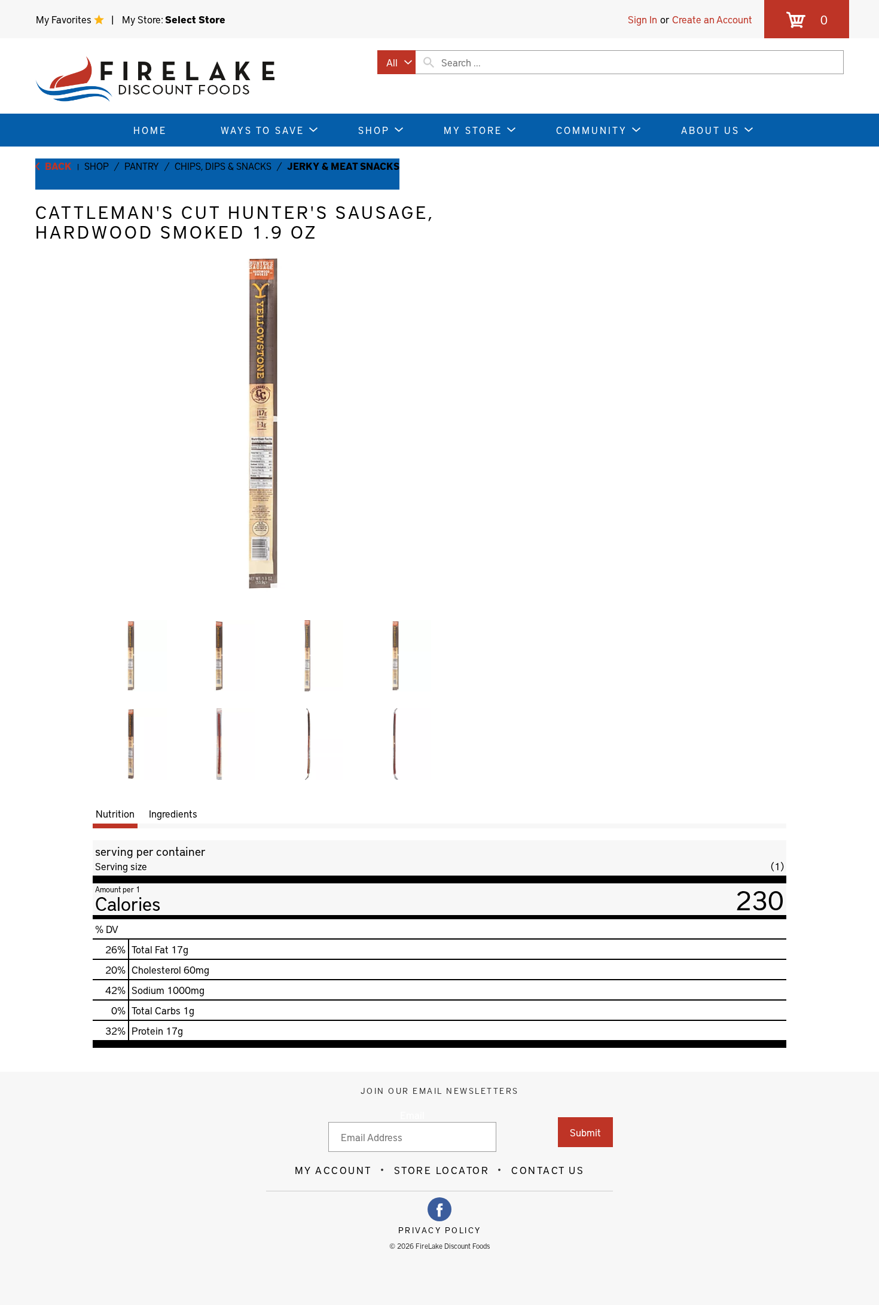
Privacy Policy (439, 1230)
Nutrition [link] (115, 813)
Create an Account (712, 19)
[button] (131, 656)
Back (57, 165)
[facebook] (439, 1209)
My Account (333, 1170)
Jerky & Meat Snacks (343, 165)
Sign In (642, 19)
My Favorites (65, 19)
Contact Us (547, 1170)
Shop (96, 165)
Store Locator (442, 1170)
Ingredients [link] (173, 813)
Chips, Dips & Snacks (223, 165)
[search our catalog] (429, 62)
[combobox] (396, 62)
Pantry (141, 165)
